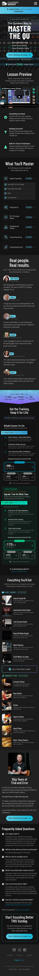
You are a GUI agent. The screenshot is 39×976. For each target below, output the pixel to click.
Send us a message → (16, 910)
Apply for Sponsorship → (19, 571)
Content (10, 955)
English (17, 960)
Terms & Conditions (24, 969)
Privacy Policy (13, 969)
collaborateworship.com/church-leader (18, 905)
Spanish (22, 960)
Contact (29, 955)
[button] (19, 178)
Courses (19, 955)
